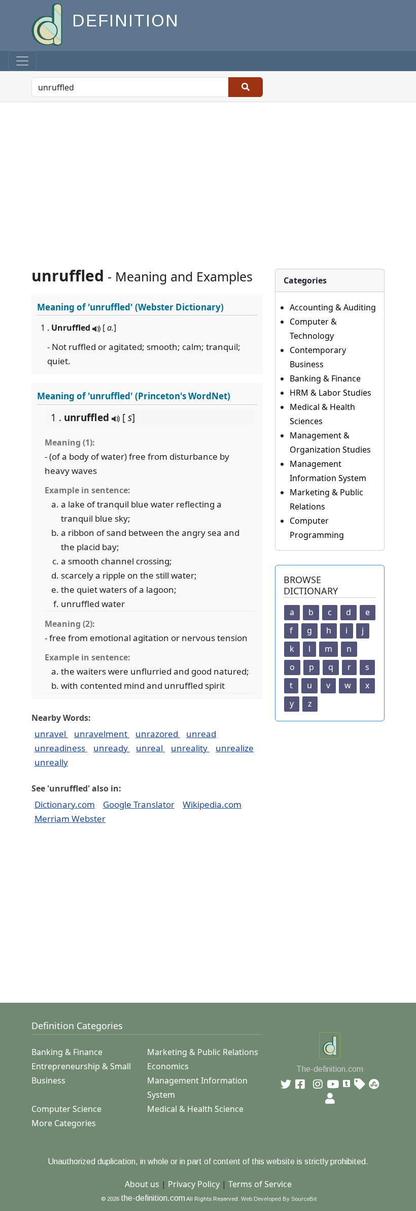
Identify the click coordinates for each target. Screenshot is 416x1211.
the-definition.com (153, 1198)
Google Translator (139, 804)
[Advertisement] (208, 178)
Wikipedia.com (212, 804)
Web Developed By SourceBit (279, 1199)
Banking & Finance (325, 378)
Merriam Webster (70, 818)
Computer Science (66, 1108)
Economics (168, 1066)
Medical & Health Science (195, 1108)
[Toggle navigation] (22, 61)
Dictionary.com (64, 804)
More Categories (63, 1123)
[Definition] (47, 23)
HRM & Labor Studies (330, 392)
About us (142, 1184)
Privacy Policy (194, 1184)
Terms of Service (260, 1184)
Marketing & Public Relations (202, 1052)
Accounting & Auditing (333, 307)
